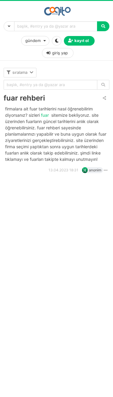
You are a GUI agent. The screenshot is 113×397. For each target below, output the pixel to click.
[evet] (103, 85)
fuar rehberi (24, 98)
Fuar (45, 115)
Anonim (95, 170)
